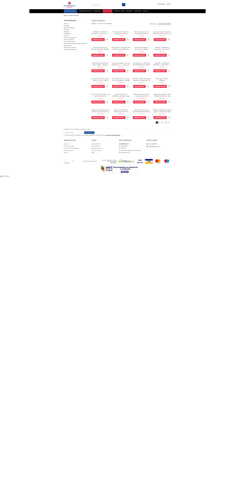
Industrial (66, 29)
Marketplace (67, 33)
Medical (66, 24)
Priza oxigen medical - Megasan (162, 79)
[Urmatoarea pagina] (168, 122)
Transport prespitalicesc (70, 49)
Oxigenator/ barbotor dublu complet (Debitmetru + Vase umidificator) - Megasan (162, 95)
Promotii (129, 11)
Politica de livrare (68, 150)
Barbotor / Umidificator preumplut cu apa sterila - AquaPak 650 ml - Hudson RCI (162, 48)
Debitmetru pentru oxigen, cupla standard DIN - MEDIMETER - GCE (141, 95)
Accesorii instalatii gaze (70, 37)
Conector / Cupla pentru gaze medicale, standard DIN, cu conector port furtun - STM (142, 79)
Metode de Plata (95, 144)
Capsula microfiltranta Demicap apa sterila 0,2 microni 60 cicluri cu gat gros (121, 110)
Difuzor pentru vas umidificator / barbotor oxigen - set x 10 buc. (121, 95)
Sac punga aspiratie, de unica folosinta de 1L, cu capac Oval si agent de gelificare (121, 64)
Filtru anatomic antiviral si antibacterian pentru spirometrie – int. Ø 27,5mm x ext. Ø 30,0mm (121, 32)
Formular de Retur (85, 11)
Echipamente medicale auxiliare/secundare (75, 43)
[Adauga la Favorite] (107, 39)
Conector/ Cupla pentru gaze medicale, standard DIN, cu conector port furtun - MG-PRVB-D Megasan (100, 110)
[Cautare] (123, 4)
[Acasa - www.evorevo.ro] (73, 4)
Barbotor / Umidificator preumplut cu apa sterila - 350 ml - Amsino (100, 32)
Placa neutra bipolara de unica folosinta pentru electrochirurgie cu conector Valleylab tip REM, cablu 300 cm (141, 32)
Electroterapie (67, 45)
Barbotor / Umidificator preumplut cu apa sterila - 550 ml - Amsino (162, 64)
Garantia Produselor (96, 148)
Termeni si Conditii (69, 146)
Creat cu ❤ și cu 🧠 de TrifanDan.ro (73, 161)
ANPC (92, 152)
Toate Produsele (70, 11)
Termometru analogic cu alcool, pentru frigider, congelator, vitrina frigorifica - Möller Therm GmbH (141, 48)
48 (166, 122)
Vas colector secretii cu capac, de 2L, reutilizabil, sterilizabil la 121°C (121, 79)
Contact (146, 11)
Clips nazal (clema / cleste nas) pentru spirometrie (100, 95)
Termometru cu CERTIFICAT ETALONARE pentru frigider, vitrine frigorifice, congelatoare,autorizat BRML (141, 64)
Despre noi (97, 11)
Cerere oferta (107, 11)
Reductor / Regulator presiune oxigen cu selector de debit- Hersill (162, 110)
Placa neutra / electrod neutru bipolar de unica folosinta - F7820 (121, 48)
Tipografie (66, 32)
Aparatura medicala (69, 28)
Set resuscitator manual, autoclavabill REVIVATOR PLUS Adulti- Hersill (141, 110)
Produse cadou (119, 11)
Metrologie (67, 26)
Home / (66, 15)
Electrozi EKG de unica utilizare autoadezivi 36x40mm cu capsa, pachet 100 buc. (100, 48)
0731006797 (152, 144)
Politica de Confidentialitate (112, 135)
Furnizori (137, 11)
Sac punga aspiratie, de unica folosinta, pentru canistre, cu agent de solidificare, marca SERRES (162, 32)
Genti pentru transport (70, 47)
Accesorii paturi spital (69, 41)
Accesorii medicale (69, 39)
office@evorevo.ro (154, 146)
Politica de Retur (95, 146)
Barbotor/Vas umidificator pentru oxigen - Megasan (100, 64)
